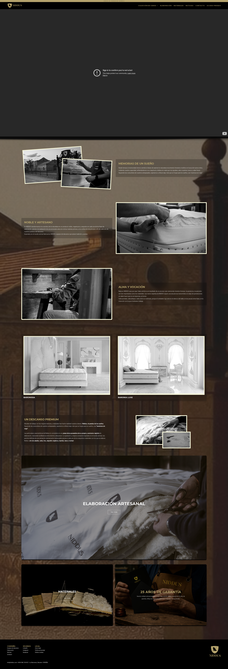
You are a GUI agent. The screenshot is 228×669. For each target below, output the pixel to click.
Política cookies (39, 652)
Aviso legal (38, 648)
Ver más (114, 512)
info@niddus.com (12, 662)
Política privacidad (40, 650)
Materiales (179, 5)
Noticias (189, 5)
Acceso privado (214, 5)
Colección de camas (147, 5)
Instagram (25, 650)
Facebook (25, 652)
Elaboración (166, 5)
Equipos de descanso (13, 648)
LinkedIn (25, 648)
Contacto (200, 5)
